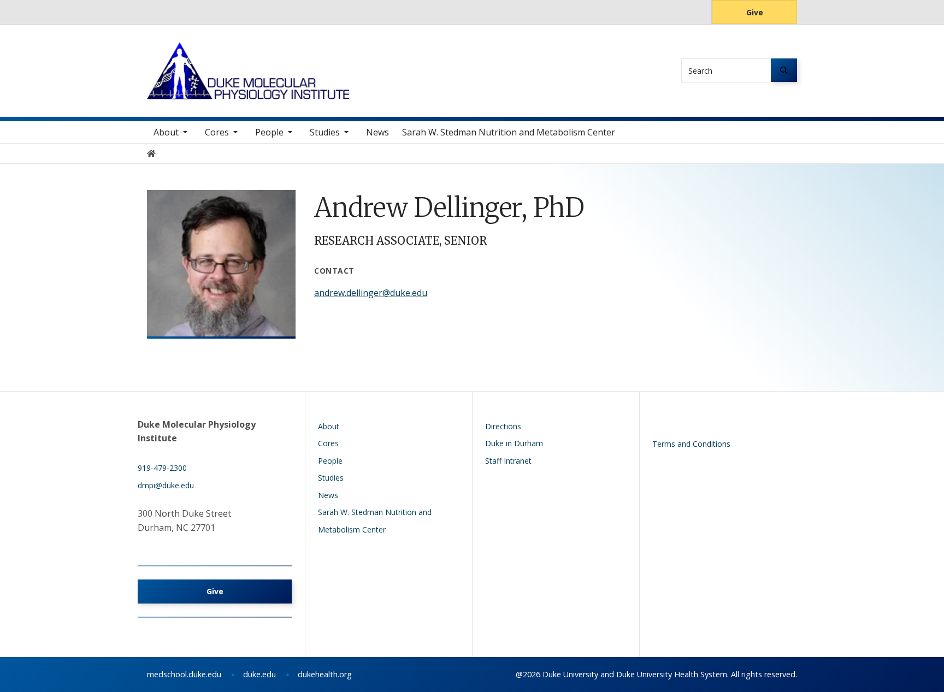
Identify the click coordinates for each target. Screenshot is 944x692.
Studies (325, 132)
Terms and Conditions (691, 444)
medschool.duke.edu (184, 674)
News (377, 132)
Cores (217, 132)
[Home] (248, 52)
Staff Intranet (508, 461)
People (269, 132)
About (166, 132)
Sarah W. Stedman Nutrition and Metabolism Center (508, 132)
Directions (503, 426)
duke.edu (259, 674)
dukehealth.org (325, 674)
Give (754, 12)
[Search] (784, 70)
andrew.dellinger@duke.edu (370, 293)
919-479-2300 (162, 468)
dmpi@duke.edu (166, 485)
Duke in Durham (514, 443)
